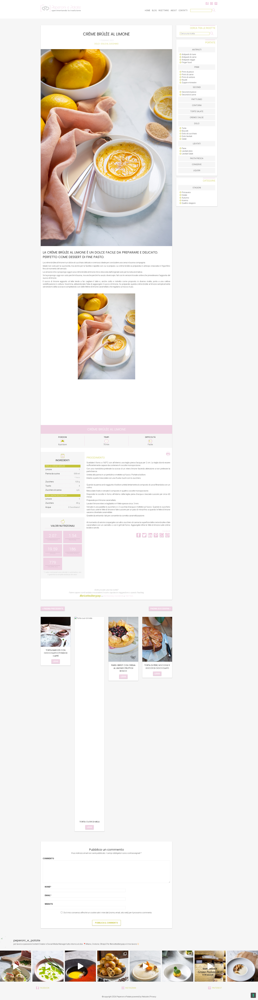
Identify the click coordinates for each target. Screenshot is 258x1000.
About (174, 10)
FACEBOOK (118, 596)
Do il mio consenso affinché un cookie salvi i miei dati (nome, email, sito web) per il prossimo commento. (108, 913)
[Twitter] (144, 535)
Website (49, 904)
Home (147, 10)
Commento (48, 858)
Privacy (153, 997)
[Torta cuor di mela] (89, 717)
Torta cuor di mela (90, 821)
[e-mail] (167, 535)
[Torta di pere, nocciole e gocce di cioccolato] (157, 639)
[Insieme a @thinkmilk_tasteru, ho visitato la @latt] (210, 966)
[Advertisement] (106, 400)
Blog (154, 10)
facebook (44, 988)
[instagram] (211, 3)
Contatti (183, 10)
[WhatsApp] (162, 535)
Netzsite (145, 997)
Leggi (55, 661)
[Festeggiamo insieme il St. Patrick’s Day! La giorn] (177, 966)
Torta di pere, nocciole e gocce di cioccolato (157, 666)
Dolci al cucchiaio (110, 44)
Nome (48, 887)
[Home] (61, 8)
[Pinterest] (156, 535)
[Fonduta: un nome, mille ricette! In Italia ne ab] (242, 966)
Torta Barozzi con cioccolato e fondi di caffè (55, 653)
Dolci (97, 44)
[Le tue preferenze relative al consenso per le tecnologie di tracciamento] (253, 995)
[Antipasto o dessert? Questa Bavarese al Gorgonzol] (145, 966)
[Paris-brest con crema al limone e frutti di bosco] (123, 639)
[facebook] (207, 3)
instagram (130, 988)
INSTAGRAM (108, 596)
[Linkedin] (150, 535)
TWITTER (129, 596)
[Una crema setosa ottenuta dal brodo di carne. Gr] (80, 966)
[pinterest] (216, 3)
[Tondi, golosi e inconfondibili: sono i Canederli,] (15, 966)
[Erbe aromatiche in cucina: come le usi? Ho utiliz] (47, 966)
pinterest (217, 988)
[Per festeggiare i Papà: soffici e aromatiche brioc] (112, 966)
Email (48, 895)
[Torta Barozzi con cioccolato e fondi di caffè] (56, 632)
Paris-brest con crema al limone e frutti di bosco (123, 668)
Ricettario (164, 10)
